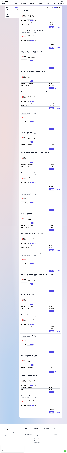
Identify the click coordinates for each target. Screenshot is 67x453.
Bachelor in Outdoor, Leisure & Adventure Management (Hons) (37, 274)
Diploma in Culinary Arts (27, 314)
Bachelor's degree (23, 3)
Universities (4, 3)
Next (45, 416)
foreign (52, 7)
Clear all (16, 7)
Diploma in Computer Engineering (30, 172)
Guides (48, 3)
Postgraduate (32, 3)
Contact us (26, 432)
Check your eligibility (37, 442)
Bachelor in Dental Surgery (28, 335)
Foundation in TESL (26, 10)
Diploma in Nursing (26, 193)
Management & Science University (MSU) (29, 32)
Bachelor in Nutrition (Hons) (28, 395)
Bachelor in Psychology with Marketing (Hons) (33, 71)
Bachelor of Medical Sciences (28, 294)
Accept (3, 450)
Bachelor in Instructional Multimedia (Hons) (32, 233)
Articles (53, 3)
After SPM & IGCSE (41, 3)
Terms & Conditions (18, 448)
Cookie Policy (5, 448)
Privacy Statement (10, 448)
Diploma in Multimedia (27, 213)
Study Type (8, 16)
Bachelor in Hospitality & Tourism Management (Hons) (35, 91)
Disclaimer (55, 434)
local (55, 7)
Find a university (36, 430)
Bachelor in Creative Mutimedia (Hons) (31, 253)
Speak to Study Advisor (37, 438)
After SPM (35, 444)
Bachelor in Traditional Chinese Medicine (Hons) (33, 30)
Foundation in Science (26, 132)
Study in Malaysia (36, 440)
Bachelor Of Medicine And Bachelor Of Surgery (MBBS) (35, 152)
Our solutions (46, 430)
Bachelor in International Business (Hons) (31, 51)
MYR (62, 1)
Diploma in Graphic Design (28, 111)
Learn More (52, 27)
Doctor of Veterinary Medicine (29, 355)
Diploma (16, 3)
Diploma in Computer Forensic (29, 375)
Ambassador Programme (61, 3)
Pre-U (10, 3)
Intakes (7, 14)
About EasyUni (27, 430)
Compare (58, 27)
